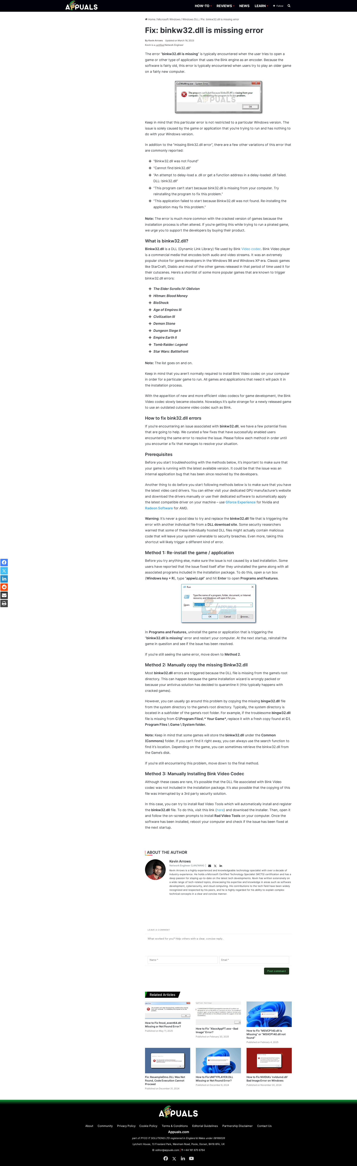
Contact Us (264, 1126)
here (220, 810)
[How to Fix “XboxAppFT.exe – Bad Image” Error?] (218, 1013)
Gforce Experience (241, 502)
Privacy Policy (126, 1126)
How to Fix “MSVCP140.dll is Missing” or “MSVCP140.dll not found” (266, 1034)
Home (151, 19)
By (146, 40)
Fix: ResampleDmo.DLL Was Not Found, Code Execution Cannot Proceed (165, 1080)
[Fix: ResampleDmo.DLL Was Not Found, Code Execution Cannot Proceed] (167, 1060)
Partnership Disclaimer (237, 1126)
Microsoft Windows (168, 19)
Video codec (251, 249)
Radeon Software (159, 508)
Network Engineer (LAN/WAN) (186, 865)
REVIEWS (224, 6)
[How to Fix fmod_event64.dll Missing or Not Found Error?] (167, 1010)
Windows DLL (190, 19)
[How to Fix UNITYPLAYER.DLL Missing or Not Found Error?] (218, 1060)
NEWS (244, 6)
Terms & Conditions (175, 1126)
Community (105, 1126)
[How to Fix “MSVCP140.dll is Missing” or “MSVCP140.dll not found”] (269, 1014)
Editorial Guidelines (205, 1126)
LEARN (260, 6)
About (89, 1126)
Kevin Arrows (154, 40)
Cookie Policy (148, 1126)
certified (160, 45)
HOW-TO (202, 6)
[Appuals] (81, 6)
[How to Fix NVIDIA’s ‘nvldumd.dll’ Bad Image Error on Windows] (269, 1060)
